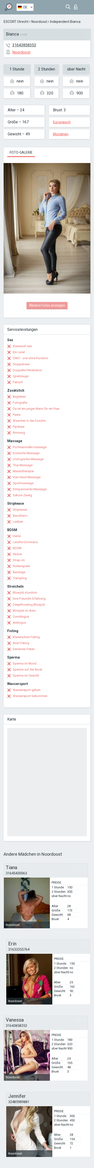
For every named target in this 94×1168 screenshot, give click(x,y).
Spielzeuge (20, 376)
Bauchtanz (20, 515)
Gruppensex (21, 364)
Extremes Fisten (24, 649)
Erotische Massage (26, 453)
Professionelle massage (30, 447)
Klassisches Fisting (26, 637)
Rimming (19, 432)
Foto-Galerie (21, 152)
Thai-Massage (23, 465)
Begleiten (19, 396)
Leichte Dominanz (25, 542)
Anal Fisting (21, 643)
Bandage (19, 572)
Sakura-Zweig (22, 495)
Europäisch (62, 122)
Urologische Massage (28, 459)
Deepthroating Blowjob (29, 604)
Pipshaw (19, 426)
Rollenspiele (21, 566)
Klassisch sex (22, 346)
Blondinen (60, 134)
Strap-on (19, 560)
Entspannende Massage (30, 489)
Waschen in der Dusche (29, 420)
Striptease (20, 509)
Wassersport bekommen (30, 696)
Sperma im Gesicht (26, 675)
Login (77, 5)
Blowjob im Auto (24, 610)
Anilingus (19, 622)
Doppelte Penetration (27, 370)
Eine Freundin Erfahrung (29, 598)
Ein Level (19, 352)
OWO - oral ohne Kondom (30, 358)
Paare (16, 414)
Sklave (17, 554)
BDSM (17, 548)
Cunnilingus (21, 616)
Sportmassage (23, 483)
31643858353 (24, 45)
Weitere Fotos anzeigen (47, 305)
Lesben (18, 521)
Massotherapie (23, 471)
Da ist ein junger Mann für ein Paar (36, 408)
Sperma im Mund (24, 663)
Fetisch (18, 382)
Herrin (17, 536)
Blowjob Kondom (25, 592)
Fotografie (20, 402)
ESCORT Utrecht (16, 22)
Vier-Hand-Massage (26, 477)
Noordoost (39, 22)
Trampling (20, 578)
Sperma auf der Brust (27, 669)
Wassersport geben (26, 690)
